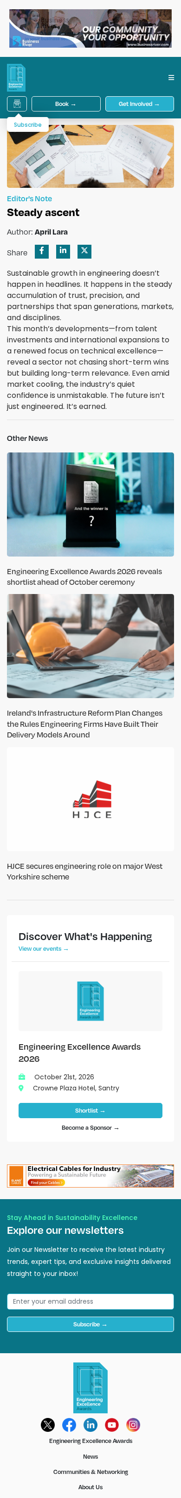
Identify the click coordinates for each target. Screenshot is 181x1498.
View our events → (44, 948)
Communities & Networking (90, 1471)
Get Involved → (139, 103)
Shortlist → (90, 1110)
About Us (90, 1487)
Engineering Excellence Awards (90, 1440)
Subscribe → (90, 1324)
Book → (66, 103)
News (90, 1456)
